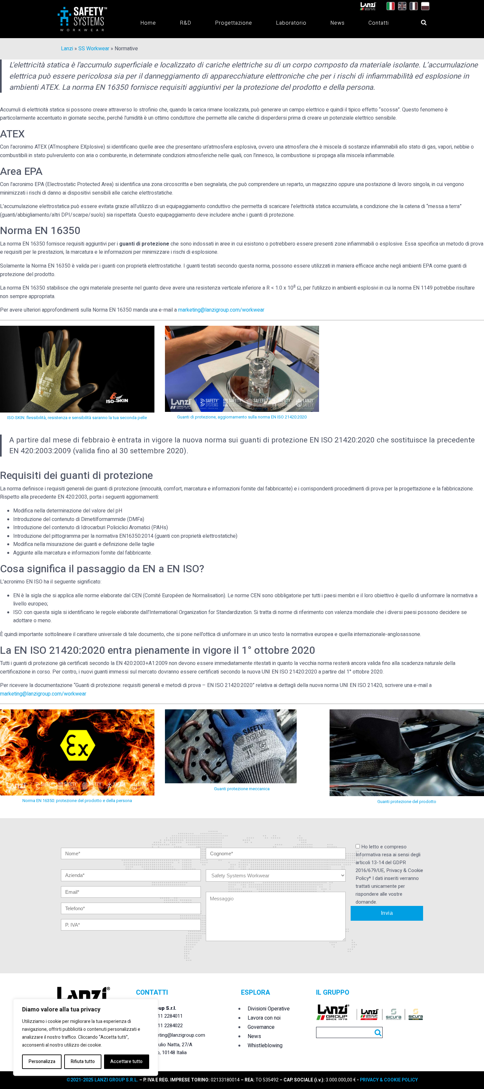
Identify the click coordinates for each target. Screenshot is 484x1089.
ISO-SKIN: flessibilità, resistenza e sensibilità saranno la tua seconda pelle (77, 417)
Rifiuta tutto (83, 1061)
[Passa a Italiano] (389, 6)
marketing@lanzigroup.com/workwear (221, 310)
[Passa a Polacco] (423, 6)
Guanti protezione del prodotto (406, 801)
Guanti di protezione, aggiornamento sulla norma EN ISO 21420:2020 (242, 417)
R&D (185, 23)
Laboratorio (291, 23)
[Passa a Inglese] (400, 6)
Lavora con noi (264, 1018)
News (337, 23)
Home (148, 23)
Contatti (378, 23)
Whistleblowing (265, 1046)
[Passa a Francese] (412, 6)
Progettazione (233, 23)
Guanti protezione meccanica (242, 789)
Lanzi (67, 49)
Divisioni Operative (269, 1009)
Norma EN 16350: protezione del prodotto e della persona (77, 800)
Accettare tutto (126, 1061)
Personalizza (42, 1061)
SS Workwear (93, 49)
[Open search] (418, 21)
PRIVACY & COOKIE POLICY (388, 1080)
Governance (261, 1027)
